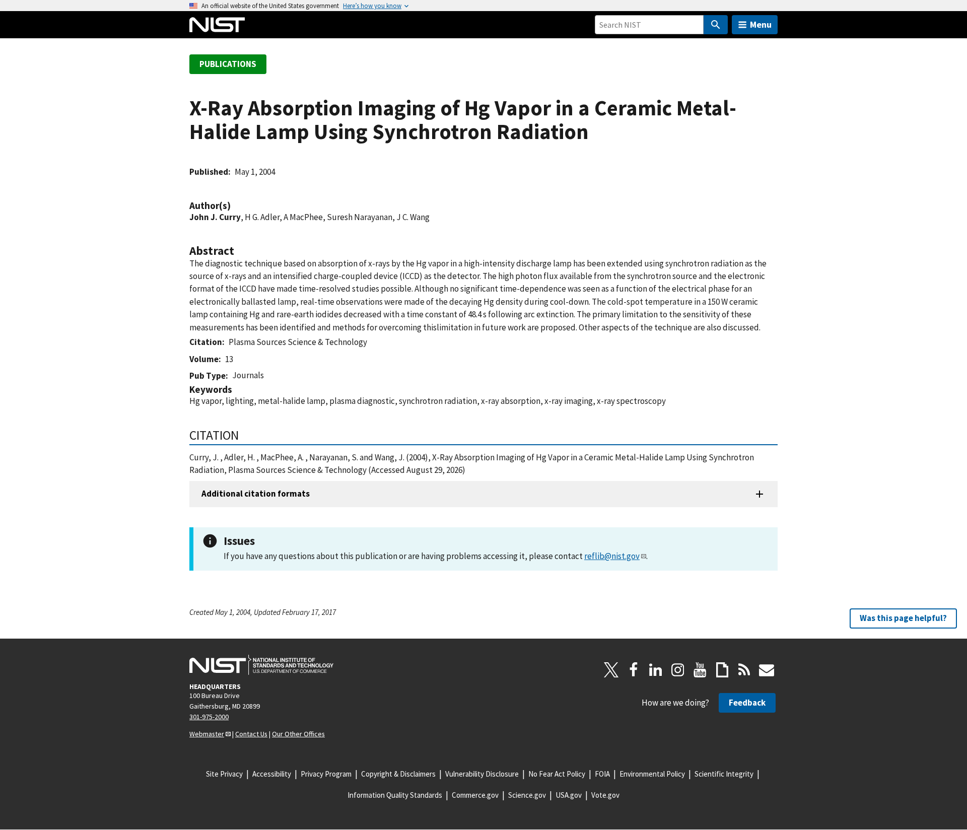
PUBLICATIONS (227, 64)
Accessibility (271, 774)
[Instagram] (678, 670)
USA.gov (569, 795)
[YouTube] (700, 670)
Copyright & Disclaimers (398, 774)
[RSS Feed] (744, 670)
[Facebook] (634, 670)
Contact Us (251, 733)
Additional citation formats (255, 493)
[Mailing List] (766, 670)
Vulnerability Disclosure (482, 774)
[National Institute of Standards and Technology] (261, 665)
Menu (761, 24)
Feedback (747, 702)
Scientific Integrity (724, 774)
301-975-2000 (209, 716)
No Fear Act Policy (556, 774)
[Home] (217, 24)
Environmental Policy (652, 774)
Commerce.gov (475, 795)
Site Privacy (224, 774)
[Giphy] (722, 670)
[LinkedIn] (656, 670)
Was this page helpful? (903, 618)
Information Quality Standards (395, 795)
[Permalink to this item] (236, 205)
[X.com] (611, 670)
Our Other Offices (298, 733)
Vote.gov (605, 795)
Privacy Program (326, 774)
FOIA (602, 774)
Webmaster (206, 733)
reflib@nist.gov (612, 556)
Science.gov (527, 795)
